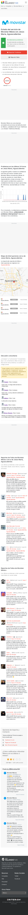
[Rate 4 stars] (16, 759)
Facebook (17, 879)
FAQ (3, 879)
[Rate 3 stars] (14, 759)
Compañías (9, 6)
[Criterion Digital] (14, 899)
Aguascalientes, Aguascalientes (15, 477)
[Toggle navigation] (26, 2)
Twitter (16, 876)
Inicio (2, 6)
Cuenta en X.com (9, 740)
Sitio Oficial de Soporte (11, 745)
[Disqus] (14, 398)
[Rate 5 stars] (19, 759)
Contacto (4, 884)
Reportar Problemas (15, 52)
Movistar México (18, 6)
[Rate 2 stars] (11, 759)
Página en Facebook (10, 742)
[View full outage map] (14, 281)
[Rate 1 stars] (8, 759)
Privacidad (4, 881)
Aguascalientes (5, 265)
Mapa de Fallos (14, 57)
